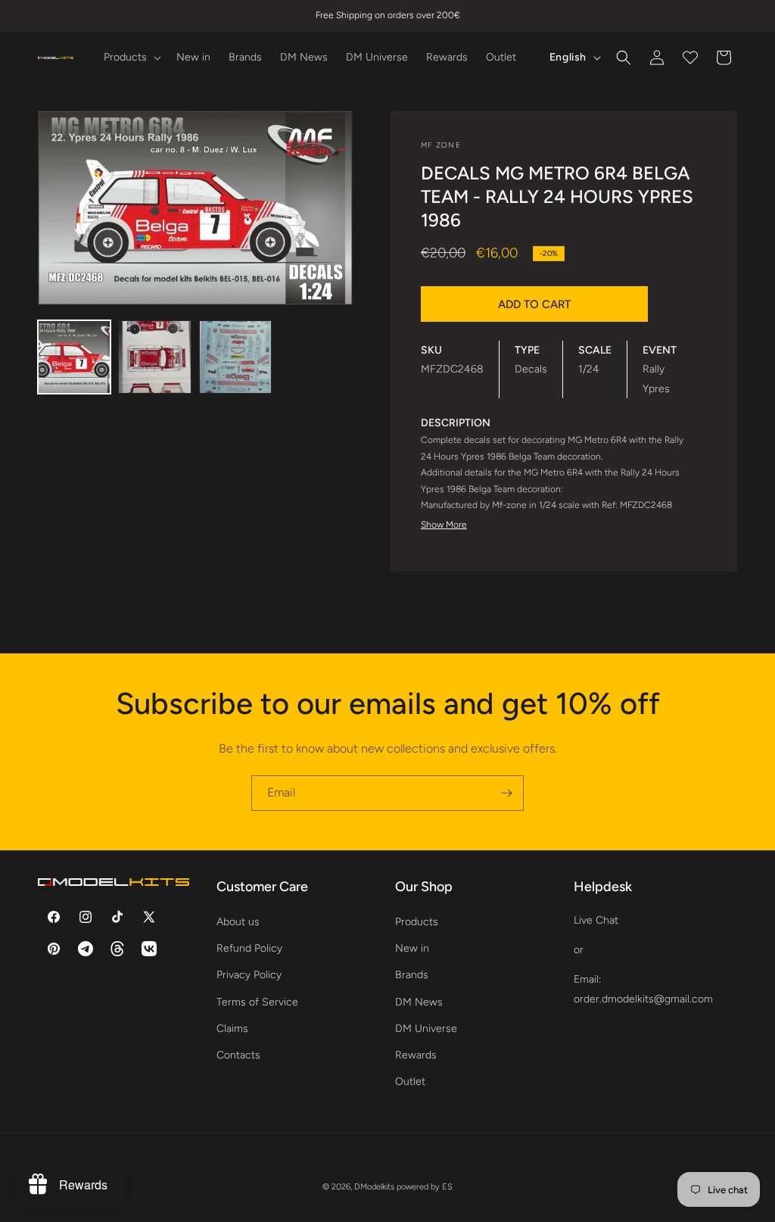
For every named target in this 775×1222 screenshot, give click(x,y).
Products (416, 921)
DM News (419, 1002)
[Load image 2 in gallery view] (154, 356)
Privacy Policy (249, 974)
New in (412, 948)
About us (238, 921)
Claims (232, 1028)
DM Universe (426, 1028)
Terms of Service (257, 1002)
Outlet (410, 1081)
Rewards (416, 1055)
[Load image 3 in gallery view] (235, 356)
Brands (411, 974)
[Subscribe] (506, 793)
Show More (444, 524)
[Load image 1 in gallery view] (74, 356)
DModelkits (374, 1187)
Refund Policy (249, 948)
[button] (131, 57)
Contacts (238, 1055)
